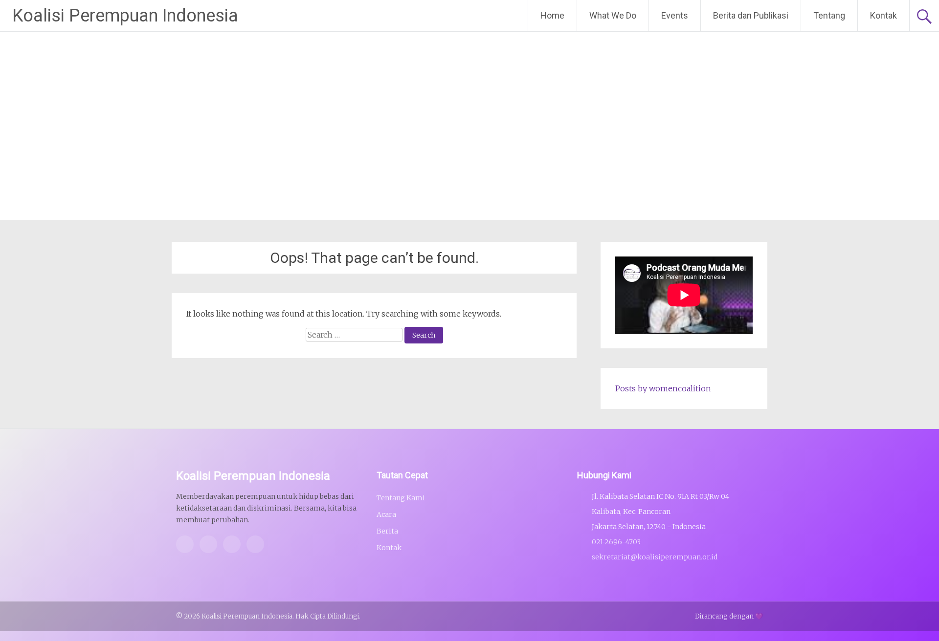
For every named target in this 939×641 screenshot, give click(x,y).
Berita (387, 531)
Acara (386, 514)
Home (552, 15)
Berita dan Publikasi (750, 15)
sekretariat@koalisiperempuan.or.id (654, 557)
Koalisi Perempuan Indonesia (125, 15)
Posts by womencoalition (663, 388)
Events (674, 15)
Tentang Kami (401, 497)
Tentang (829, 15)
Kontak (883, 15)
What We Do (612, 15)
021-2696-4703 (616, 541)
